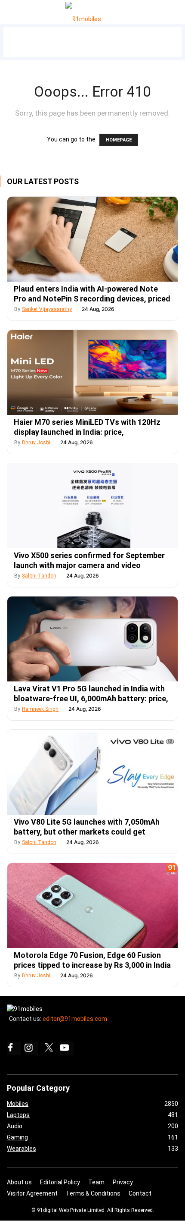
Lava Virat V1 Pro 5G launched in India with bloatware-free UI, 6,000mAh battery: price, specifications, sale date (91, 698)
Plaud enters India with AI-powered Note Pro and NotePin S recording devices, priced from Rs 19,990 (92, 298)
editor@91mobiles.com (75, 1018)
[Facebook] (14, 1048)
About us (19, 1182)
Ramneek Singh (40, 709)
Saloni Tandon (39, 576)
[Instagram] (31, 1048)
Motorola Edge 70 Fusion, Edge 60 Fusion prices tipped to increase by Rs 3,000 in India (92, 960)
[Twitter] (49, 1048)
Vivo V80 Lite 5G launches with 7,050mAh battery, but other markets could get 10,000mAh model (87, 831)
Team (96, 1182)
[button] (16, 10)
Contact (140, 1193)
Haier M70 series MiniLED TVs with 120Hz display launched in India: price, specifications (87, 431)
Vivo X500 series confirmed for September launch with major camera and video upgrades (89, 565)
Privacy (123, 1182)
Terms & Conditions (93, 1193)
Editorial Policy (60, 1182)
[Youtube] (67, 1048)
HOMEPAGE (119, 140)
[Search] (176, 9)
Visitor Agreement (32, 1193)
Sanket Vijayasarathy (47, 309)
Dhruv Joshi (36, 442)
